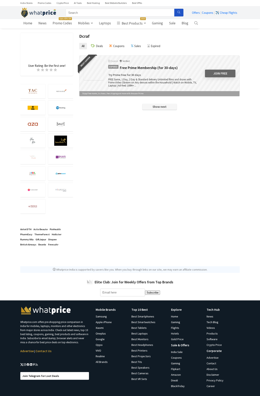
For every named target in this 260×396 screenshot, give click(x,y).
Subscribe (152, 292)
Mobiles (84, 23)
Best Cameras (139, 373)
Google (100, 339)
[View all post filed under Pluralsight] (32, 190)
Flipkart (175, 369)
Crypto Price (62, 2)
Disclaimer (213, 375)
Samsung (101, 316)
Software (212, 339)
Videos (211, 328)
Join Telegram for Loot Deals (40, 376)
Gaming (157, 23)
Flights (175, 328)
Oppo (99, 345)
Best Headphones (142, 345)
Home (27, 23)
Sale (172, 23)
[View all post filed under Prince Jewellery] (32, 206)
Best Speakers (140, 367)
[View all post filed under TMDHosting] (60, 107)
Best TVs (136, 362)
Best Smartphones (142, 316)
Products (212, 333)
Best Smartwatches (143, 322)
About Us (212, 369)
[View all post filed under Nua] (32, 157)
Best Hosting (93, 2)
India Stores (26, 2)
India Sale (177, 352)
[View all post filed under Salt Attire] (60, 124)
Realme (100, 356)
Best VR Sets (139, 379)
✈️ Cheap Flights (226, 13)
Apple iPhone (104, 322)
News (42, 23)
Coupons (207, 13)
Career (211, 386)
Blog (185, 23)
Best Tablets (139, 328)
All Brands (102, 362)
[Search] (178, 12)
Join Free (220, 73)
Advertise (27, 351)
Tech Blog (212, 322)
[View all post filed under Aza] (32, 124)
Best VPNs (137, 2)
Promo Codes (44, 2)
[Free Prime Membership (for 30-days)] (93, 70)
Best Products (133, 22)
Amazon (176, 375)
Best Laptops (139, 333)
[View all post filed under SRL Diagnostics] (32, 173)
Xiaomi (100, 328)
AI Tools (78, 2)
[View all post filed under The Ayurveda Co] (32, 91)
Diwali (174, 380)
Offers (196, 13)
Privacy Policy (215, 380)
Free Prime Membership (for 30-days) (149, 68)
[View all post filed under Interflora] (60, 140)
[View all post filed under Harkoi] (32, 140)
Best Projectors (141, 356)
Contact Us (43, 351)
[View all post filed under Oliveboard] (60, 173)
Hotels (175, 333)
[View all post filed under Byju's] (60, 157)
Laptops (105, 23)
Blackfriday (178, 386)
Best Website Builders (116, 2)
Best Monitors (139, 339)
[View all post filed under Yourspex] (60, 190)
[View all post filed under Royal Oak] (60, 91)
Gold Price (177, 339)
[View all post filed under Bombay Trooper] (32, 107)
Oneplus (101, 333)
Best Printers (139, 350)
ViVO (98, 350)
